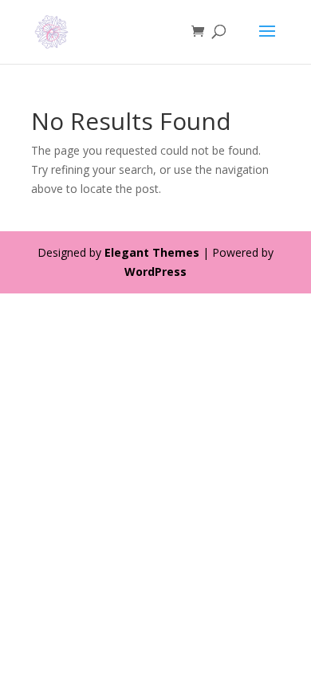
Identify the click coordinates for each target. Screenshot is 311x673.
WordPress (155, 271)
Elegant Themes (151, 252)
